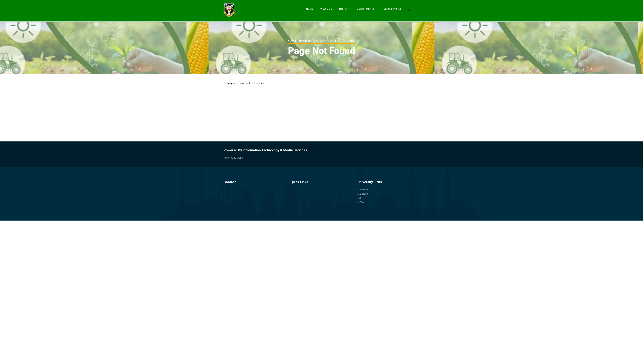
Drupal (240, 157)
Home (309, 8)
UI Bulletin (363, 193)
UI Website (363, 189)
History (344, 8)
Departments (365, 8)
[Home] (229, 10)
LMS (360, 198)
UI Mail (361, 202)
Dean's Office (393, 8)
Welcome (326, 8)
